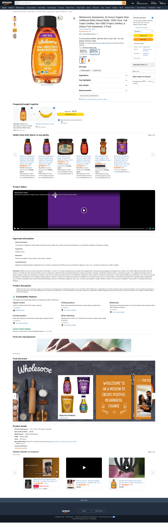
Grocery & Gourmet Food (19, 11)
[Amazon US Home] (66, 512)
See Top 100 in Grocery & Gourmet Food (63, 441)
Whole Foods (70, 7)
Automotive (152, 7)
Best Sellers (41, 7)
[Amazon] (7, 2)
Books (89, 7)
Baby (159, 7)
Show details (63, 123)
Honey (70, 11)
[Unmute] (153, 228)
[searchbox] (71, 3)
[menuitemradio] (150, 228)
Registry (115, 7)
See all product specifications (89, 95)
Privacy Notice (69, 517)
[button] (4, 8)
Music (121, 7)
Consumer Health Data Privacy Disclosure (86, 517)
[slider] (80, 228)
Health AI (11, 7)
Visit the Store (63, 418)
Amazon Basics (31, 7)
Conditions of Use (59, 517)
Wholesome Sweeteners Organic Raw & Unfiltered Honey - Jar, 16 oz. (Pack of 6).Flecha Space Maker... (46, 194)
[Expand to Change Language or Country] (89, 511)
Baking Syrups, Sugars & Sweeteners (57, 11)
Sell (102, 7)
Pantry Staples (31, 11)
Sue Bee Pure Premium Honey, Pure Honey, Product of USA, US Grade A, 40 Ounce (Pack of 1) (131, 482)
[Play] (14, 228)
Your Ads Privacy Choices (105, 517)
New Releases (51, 7)
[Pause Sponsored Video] (56, 472)
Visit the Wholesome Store (87, 29)
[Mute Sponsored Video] (56, 475)
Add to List (136, 71)
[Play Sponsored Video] (84, 467)
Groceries (61, 7)
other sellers (102, 43)
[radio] (15, 18)
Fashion (108, 7)
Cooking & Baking (41, 11)
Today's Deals (80, 7)
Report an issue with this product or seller (94, 99)
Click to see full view (47, 85)
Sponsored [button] (15, 454)
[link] (45, 114)
